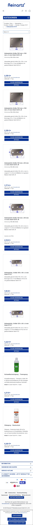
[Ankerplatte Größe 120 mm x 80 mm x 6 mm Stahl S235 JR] (16, 153)
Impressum (4, 495)
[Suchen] (22, 10)
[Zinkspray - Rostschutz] (16, 415)
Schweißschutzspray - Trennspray (16, 374)
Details (16, 85)
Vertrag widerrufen (16, 497)
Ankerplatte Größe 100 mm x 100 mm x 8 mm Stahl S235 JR (15, 109)
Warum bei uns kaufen (9, 467)
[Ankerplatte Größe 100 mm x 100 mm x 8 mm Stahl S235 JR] (16, 98)
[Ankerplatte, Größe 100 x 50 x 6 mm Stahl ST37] (16, 263)
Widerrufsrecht (26, 495)
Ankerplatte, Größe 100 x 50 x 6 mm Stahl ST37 (16, 273)
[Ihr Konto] (26, 10)
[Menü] (3, 10)
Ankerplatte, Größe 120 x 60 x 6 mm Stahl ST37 (16, 324)
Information (6, 463)
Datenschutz (12, 492)
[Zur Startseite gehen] (16, 5)
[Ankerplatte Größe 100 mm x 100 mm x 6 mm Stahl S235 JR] (16, 43)
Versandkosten (16, 77)
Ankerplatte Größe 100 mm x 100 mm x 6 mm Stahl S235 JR (15, 54)
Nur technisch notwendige (17, 519)
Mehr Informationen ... (23, 512)
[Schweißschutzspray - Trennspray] (16, 364)
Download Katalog (22, 492)
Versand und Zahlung (15, 495)
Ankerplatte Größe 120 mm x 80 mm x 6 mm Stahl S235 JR (16, 163)
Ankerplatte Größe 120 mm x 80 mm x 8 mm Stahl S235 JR (16, 218)
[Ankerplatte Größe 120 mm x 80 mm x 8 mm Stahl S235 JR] (16, 208)
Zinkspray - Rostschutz (12, 425)
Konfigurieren (17, 515)
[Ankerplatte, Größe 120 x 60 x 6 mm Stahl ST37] (16, 314)
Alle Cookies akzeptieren (17, 522)
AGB (6, 492)
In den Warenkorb (16, 82)
